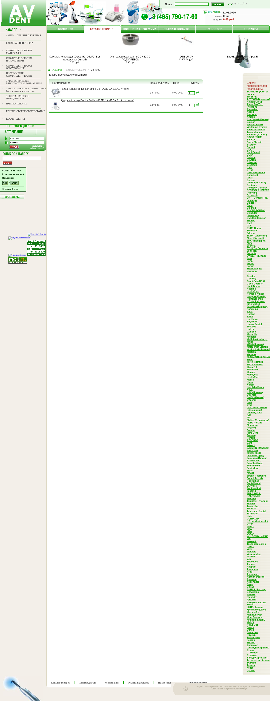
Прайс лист (213, 29)
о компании (64, 29)
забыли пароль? (37, 148)
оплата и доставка (176, 29)
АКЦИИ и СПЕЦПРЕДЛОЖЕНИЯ (23, 35)
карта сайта (239, 4)
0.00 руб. (229, 19)
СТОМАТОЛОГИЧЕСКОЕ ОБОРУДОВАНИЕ (19, 66)
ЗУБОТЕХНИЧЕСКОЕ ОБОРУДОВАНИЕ (17, 97)
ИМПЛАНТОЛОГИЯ (16, 103)
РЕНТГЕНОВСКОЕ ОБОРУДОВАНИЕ (25, 111)
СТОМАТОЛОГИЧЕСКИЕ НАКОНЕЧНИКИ (19, 59)
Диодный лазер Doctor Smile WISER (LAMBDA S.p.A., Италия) (97, 100)
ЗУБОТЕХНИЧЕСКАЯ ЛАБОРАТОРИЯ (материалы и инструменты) (26, 89)
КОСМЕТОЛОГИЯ (15, 119)
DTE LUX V (186, 56)
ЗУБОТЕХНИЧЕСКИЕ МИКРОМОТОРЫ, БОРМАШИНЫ (24, 82)
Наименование (61, 82)
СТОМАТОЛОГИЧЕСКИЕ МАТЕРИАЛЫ (19, 51)
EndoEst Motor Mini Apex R (242, 56)
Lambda (154, 92)
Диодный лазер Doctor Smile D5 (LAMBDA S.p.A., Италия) (96, 88)
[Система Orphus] (13, 190)
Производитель (159, 82)
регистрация (37, 145)
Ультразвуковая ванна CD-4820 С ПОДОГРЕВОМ (130, 58)
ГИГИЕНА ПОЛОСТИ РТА (19, 43)
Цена (176, 82)
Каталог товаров (101, 29)
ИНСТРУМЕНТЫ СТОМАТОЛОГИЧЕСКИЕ (19, 74)
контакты (251, 29)
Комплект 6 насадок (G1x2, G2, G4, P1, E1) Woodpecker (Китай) (74, 58)
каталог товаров (76, 70)
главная (57, 70)
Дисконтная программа (139, 29)
